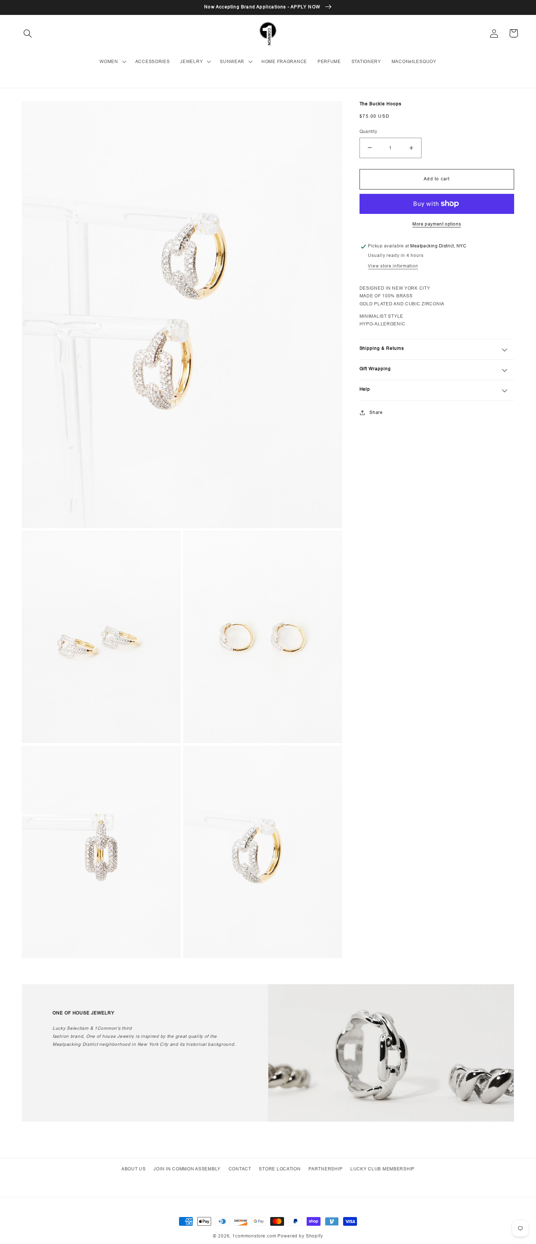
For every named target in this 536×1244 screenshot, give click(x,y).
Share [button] (376, 412)
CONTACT (240, 1168)
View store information (393, 266)
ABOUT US (133, 1168)
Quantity (368, 131)
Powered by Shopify (300, 1236)
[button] (28, 33)
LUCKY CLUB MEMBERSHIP (382, 1168)
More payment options (436, 224)
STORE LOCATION (279, 1168)
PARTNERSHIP (325, 1168)
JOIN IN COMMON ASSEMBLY (187, 1168)
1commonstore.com (254, 1236)
